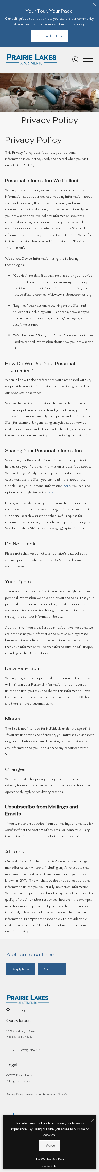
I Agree (49, 1145)
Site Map (63, 1094)
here (66, 485)
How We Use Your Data (49, 1159)
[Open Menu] (88, 60)
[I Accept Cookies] (92, 1120)
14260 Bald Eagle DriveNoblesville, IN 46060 (20, 1033)
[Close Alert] (94, 5)
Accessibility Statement (40, 1094)
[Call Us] (75, 60)
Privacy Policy (14, 1094)
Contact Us (49, 1166)
